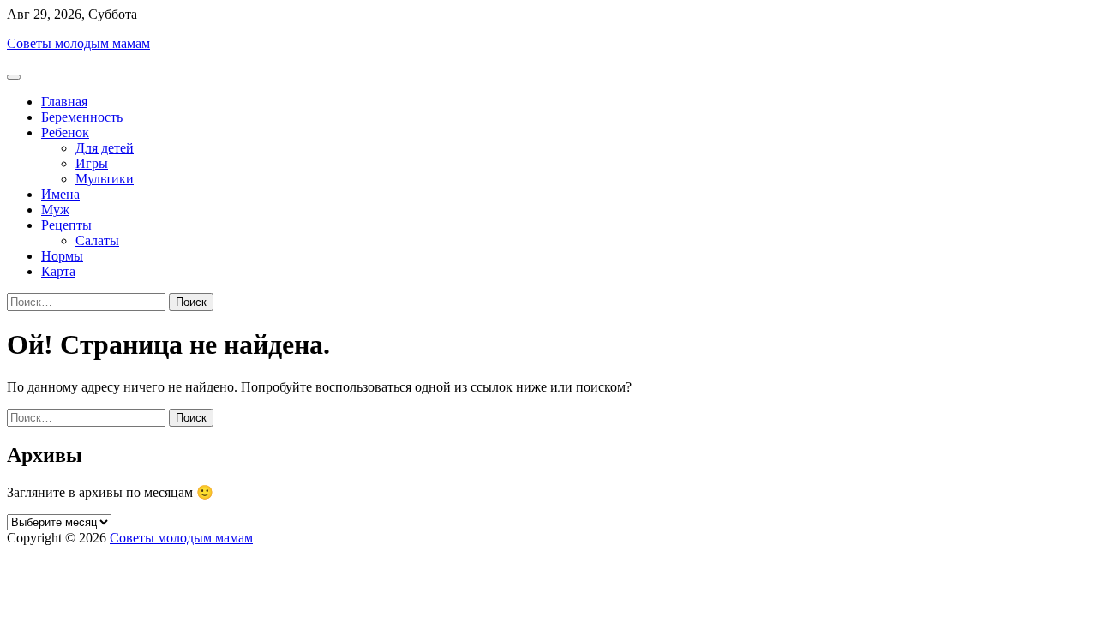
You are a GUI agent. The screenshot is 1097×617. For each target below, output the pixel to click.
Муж (55, 209)
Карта (58, 271)
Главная (64, 101)
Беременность (82, 117)
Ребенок (65, 132)
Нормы (62, 256)
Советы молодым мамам (78, 43)
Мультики (104, 178)
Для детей (104, 148)
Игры (91, 163)
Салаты (97, 240)
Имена (60, 194)
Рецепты (66, 225)
